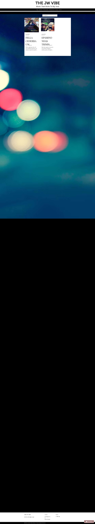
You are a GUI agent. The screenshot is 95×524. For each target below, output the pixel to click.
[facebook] (56, 516)
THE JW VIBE (27, 514)
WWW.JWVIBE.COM (29, 517)
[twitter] (57, 516)
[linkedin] (59, 516)
